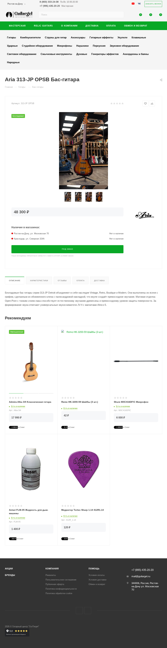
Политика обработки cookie (59, 593)
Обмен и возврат (97, 584)
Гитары (11, 37)
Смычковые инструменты (56, 54)
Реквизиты (51, 575)
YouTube (87, 610)
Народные (13, 62)
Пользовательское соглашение (61, 579)
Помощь (94, 568)
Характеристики (39, 281)
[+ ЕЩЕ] (157, 25)
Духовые (81, 54)
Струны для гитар (56, 37)
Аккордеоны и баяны (136, 54)
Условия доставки (97, 579)
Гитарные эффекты (101, 37)
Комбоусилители (30, 37)
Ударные (12, 45)
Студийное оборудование (37, 45)
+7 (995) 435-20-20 (56, 6)
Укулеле (122, 37)
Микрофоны (64, 45)
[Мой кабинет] (130, 15)
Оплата (80, 281)
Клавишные (139, 37)
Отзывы (62, 281)
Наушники (82, 45)
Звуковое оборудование (124, 45)
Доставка (99, 281)
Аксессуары (78, 37)
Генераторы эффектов (105, 54)
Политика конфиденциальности (61, 589)
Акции (9, 568)
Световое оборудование (21, 54)
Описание (14, 281)
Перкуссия (99, 45)
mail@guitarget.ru (140, 576)
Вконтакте (79, 610)
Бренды (10, 575)
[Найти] (120, 14)
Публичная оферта (55, 584)
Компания (52, 568)
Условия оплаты (97, 575)
